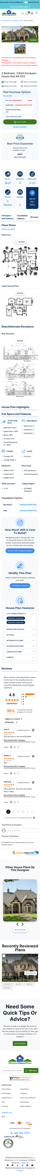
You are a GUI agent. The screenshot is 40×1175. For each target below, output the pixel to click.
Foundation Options (22, 217)
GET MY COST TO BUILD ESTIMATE (20, 551)
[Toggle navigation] (36, 13)
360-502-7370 (21, 1132)
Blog (3, 1116)
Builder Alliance (25, 1106)
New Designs (6, 1093)
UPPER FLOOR (7, 987)
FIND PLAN (32, 1070)
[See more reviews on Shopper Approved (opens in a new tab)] (18, 747)
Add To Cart (21, 122)
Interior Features (15, 640)
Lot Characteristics (16, 613)
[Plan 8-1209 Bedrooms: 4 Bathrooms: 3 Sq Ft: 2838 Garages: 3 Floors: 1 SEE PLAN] (20, 900)
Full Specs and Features (8, 217)
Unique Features (14, 652)
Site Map (5, 1106)
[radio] (28, 694)
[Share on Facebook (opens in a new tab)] (11, 747)
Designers (23, 1093)
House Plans (6, 20)
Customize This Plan (20, 586)
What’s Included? (20, 127)
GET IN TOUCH (20, 1043)
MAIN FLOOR (29, 984)
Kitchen (10, 635)
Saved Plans (24, 1089)
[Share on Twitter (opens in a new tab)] (14, 747)
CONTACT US (7, 1112)
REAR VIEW (18, 984)
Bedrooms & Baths (15, 629)
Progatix (20, 1170)
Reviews (34, 217)
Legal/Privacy (7, 1098)
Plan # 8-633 (30, 973)
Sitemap (24, 1163)
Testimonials (24, 1102)
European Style (17, 20)
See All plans (20, 930)
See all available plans (19, 6)
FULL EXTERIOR (7, 984)
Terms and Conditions (27, 1098)
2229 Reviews (13, 704)
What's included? (8, 229)
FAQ (3, 1102)
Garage (10, 657)
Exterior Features (15, 646)
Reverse (33, 40)
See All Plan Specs (32, 202)
